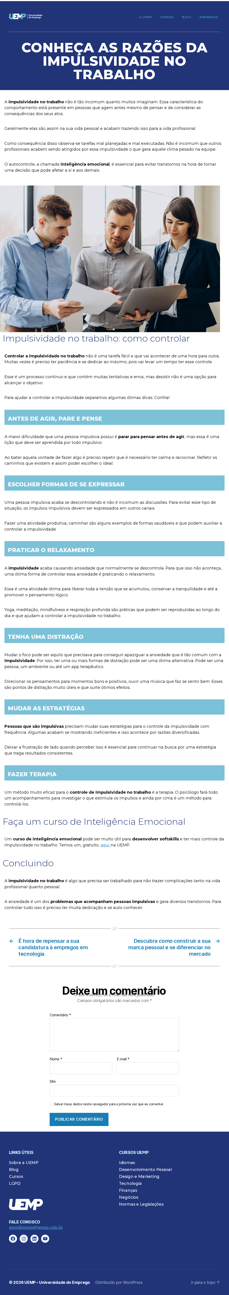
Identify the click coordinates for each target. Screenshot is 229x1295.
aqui (106, 845)
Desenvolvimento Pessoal (145, 1169)
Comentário (60, 1015)
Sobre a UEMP (23, 1162)
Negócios (128, 1197)
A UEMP (145, 17)
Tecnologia (130, 1183)
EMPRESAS (208, 17)
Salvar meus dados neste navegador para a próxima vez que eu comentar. (109, 1104)
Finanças (128, 1190)
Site (53, 1081)
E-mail (123, 1059)
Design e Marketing (139, 1176)
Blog (186, 17)
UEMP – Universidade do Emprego (57, 1282)
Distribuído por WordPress (118, 1282)
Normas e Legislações (141, 1204)
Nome (56, 1059)
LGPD (15, 1183)
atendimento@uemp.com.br (36, 1227)
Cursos (167, 17)
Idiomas (127, 1162)
